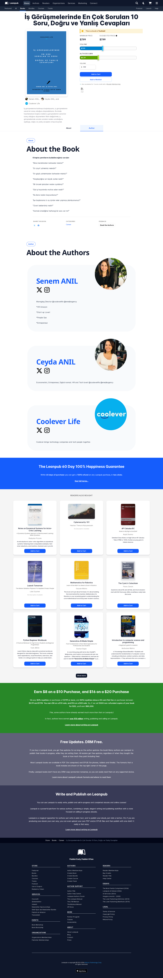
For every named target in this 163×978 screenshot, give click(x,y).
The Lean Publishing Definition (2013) (116, 899)
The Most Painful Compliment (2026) (116, 888)
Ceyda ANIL (50, 99)
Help (156, 8)
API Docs (70, 907)
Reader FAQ (107, 876)
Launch (148, 8)
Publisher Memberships (40, 940)
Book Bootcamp (37, 927)
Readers (46, 3)
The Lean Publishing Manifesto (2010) (116, 901)
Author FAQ (71, 891)
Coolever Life (34, 103)
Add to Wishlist (96, 80)
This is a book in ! (95, 31)
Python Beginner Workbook (35, 640)
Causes (70, 919)
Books (22, 8)
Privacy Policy (108, 917)
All (16, 8)
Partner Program (73, 917)
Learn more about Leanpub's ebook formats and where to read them (81, 777)
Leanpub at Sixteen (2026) (112, 891)
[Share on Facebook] (38, 225)
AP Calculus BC (128, 528)
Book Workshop (37, 925)
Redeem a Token (38, 889)
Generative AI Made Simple (81, 641)
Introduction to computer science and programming (128, 641)
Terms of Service (109, 911)
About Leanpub (72, 932)
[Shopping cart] (150, 3)
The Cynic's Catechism (128, 583)
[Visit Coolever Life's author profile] (111, 414)
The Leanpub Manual (74, 899)
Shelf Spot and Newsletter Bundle (44, 909)
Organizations (59, 3)
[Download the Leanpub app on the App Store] (81, 971)
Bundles (31, 8)
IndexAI (34, 904)
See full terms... (81, 481)
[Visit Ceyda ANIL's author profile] (111, 355)
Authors (35, 3)
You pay (83, 63)
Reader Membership (114, 84)
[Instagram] (47, 290)
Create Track (72, 881)
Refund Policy (108, 919)
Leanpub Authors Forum (76, 896)
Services (71, 3)
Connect (93, 3)
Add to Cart (95, 74)
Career (68, 224)
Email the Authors (107, 225)
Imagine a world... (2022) (112, 896)
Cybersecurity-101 (81, 522)
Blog (69, 935)
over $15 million (76, 719)
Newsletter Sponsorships (41, 907)
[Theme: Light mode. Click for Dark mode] (143, 3)
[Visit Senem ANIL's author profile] (111, 274)
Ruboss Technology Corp (93, 962)
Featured (8, 8)
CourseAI (35, 899)
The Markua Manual (74, 904)
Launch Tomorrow (35, 585)
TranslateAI (36, 915)
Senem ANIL (34, 99)
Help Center (107, 878)
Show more (81, 676)
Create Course (72, 878)
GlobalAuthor (36, 901)
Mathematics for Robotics (81, 582)
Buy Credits (107, 873)
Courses (41, 8)
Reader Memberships (111, 870)
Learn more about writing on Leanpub (81, 725)
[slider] (102, 48)
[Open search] (136, 3)
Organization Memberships (42, 937)
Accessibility (72, 922)
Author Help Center (74, 894)
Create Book (72, 873)
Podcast (139, 8)
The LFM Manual (73, 901)
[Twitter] (39, 290)
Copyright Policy (109, 914)
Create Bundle (72, 876)
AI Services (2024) (109, 894)
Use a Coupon (37, 886)
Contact (70, 937)
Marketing (82, 3)
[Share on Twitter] (34, 225)
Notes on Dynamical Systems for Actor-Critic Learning (35, 529)
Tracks (50, 8)
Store (26, 3)
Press (69, 940)
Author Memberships (74, 870)
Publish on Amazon (38, 912)
